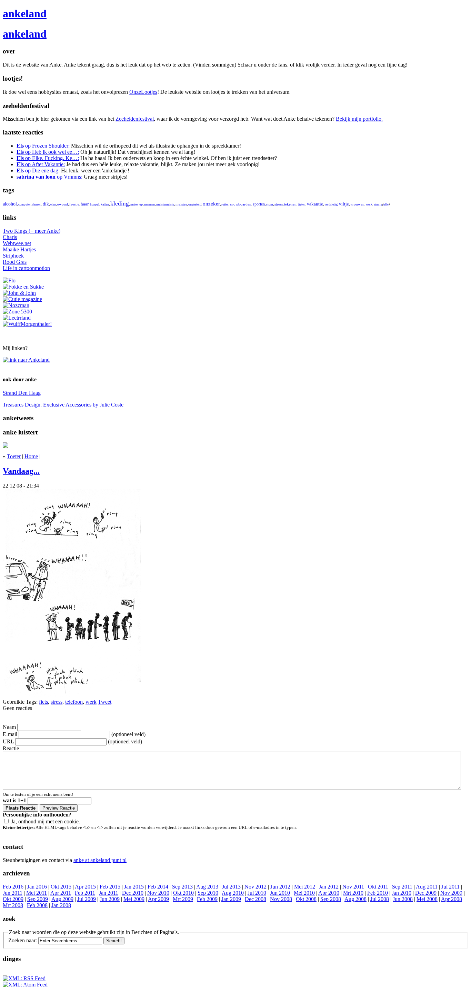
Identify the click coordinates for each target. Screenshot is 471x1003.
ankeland (25, 13)
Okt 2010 (183, 893)
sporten (259, 204)
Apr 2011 (60, 893)
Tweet (104, 702)
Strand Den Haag (22, 393)
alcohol (10, 204)
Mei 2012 (304, 887)
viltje (344, 204)
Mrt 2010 (353, 893)
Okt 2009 (13, 899)
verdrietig (331, 204)
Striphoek (13, 256)
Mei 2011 (36, 893)
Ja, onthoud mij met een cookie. (45, 821)
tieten (301, 204)
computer (24, 204)
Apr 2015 (85, 887)
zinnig (378, 204)
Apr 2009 (158, 899)
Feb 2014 (158, 887)
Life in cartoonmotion (26, 268)
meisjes (181, 204)
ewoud (62, 204)
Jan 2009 (231, 899)
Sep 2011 (402, 887)
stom (269, 204)
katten (105, 204)
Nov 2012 (255, 887)
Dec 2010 (132, 893)
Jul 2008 (379, 899)
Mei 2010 (304, 893)
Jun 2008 (403, 899)
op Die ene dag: (38, 170)
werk (369, 204)
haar (85, 204)
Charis (10, 237)
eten (53, 204)
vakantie (315, 204)
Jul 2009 (86, 899)
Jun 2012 (280, 887)
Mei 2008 (427, 899)
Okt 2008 (306, 899)
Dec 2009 (426, 893)
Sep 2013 (182, 887)
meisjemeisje (165, 204)
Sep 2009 (37, 899)
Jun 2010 (280, 893)
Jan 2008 (61, 905)
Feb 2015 (110, 887)
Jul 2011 (450, 887)
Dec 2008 (255, 899)
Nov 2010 (158, 893)
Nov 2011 (353, 887)
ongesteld (194, 204)
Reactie (11, 748)
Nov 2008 (281, 899)
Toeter (14, 456)
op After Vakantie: (41, 164)
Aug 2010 (233, 893)
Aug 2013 (207, 887)
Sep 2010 (208, 893)
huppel (94, 204)
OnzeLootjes (143, 92)
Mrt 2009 (183, 899)
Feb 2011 (85, 893)
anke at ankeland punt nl (100, 860)
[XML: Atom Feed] (25, 984)
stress (278, 204)
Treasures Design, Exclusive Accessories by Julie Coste (63, 405)
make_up (136, 204)
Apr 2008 (451, 899)
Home (31, 456)
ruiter (225, 204)
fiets (43, 702)
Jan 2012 (329, 887)
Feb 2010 (377, 893)
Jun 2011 (12, 893)
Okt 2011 (378, 887)
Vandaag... (21, 471)
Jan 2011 (108, 893)
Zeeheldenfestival (135, 119)
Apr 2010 (328, 893)
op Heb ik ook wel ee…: (48, 152)
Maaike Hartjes (19, 249)
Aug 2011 (427, 887)
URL (8, 741)
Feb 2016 (13, 887)
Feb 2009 (207, 899)
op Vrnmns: (49, 177)
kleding (119, 203)
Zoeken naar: (22, 940)
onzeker (211, 204)
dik (46, 204)
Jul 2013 (231, 887)
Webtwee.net (17, 243)
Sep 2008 (330, 899)
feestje (74, 204)
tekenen (290, 204)
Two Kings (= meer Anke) (31, 231)
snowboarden (240, 204)
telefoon (74, 702)
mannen (149, 204)
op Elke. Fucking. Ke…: (48, 158)
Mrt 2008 (13, 905)
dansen (36, 204)
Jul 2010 (257, 893)
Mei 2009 (133, 899)
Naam (9, 727)
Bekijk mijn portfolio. (359, 119)
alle (386, 204)
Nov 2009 (451, 893)
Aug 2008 (355, 899)
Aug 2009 (62, 899)
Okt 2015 (61, 887)
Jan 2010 (401, 893)
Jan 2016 (37, 887)
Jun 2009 (110, 899)
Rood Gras (15, 262)
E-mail (10, 734)
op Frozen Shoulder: (43, 146)
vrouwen (357, 204)
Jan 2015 (134, 887)
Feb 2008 (37, 905)
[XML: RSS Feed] (24, 978)
